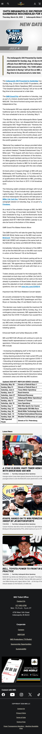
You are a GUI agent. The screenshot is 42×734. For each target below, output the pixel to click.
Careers (21, 630)
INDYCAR (21, 635)
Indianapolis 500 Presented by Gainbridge (22, 81)
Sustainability (21, 649)
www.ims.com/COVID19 (30, 287)
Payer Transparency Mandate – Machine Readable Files (21, 727)
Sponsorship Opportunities (21, 644)
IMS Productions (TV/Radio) (21, 639)
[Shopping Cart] (39, 3)
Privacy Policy (21, 713)
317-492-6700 (21, 606)
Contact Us (21, 601)
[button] (2, 3)
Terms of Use (21, 722)
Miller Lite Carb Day (10, 199)
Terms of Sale (21, 717)
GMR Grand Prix (12, 96)
